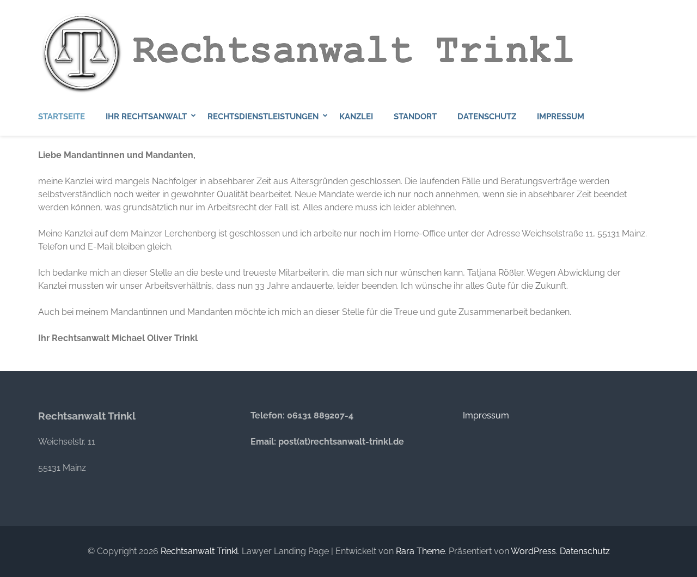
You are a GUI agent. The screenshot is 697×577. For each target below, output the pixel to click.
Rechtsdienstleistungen (263, 117)
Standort (415, 117)
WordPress (533, 551)
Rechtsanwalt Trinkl (199, 551)
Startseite (61, 117)
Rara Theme (420, 551)
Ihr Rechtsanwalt (146, 117)
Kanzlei (356, 117)
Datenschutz (486, 117)
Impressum (560, 117)
